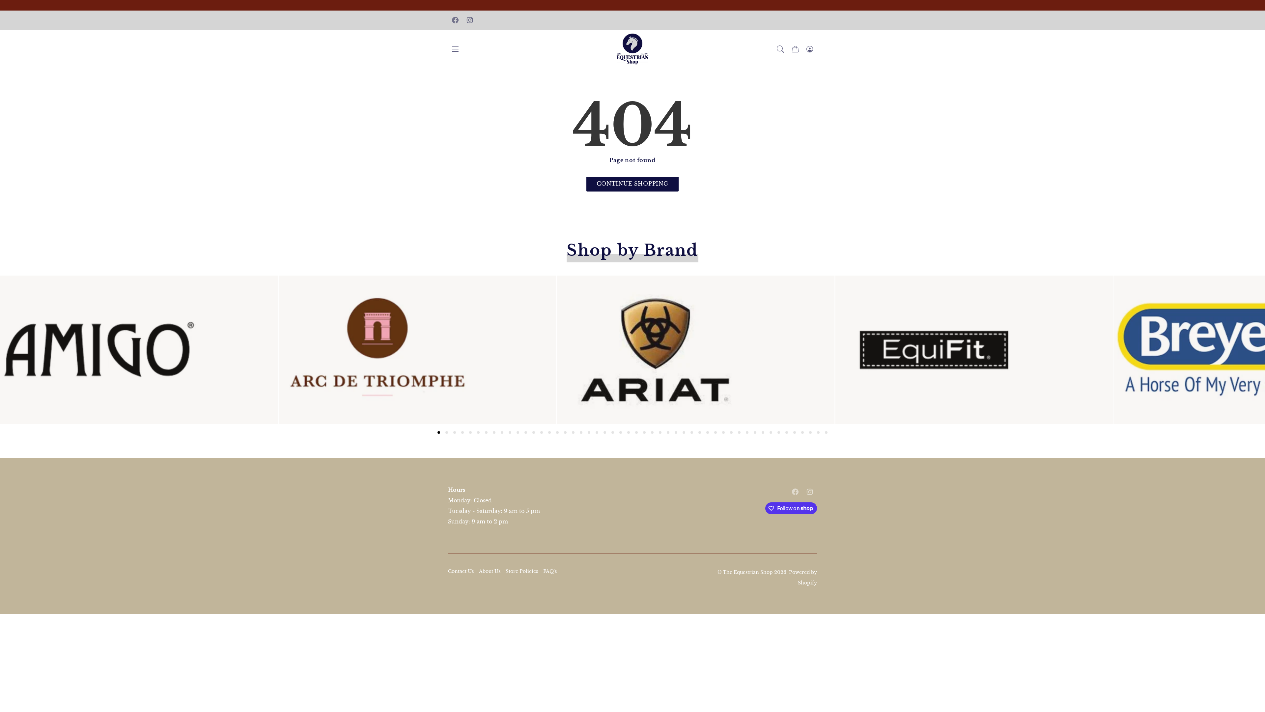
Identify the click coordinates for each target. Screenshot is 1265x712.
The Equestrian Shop (748, 572)
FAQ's (550, 571)
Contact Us (461, 571)
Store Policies (522, 571)
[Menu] (455, 49)
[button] (780, 49)
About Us (489, 571)
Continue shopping (632, 183)
